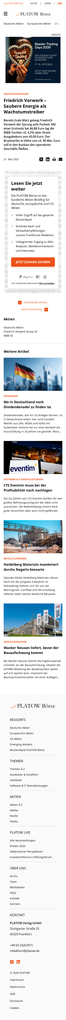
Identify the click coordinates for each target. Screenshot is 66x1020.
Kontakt (14, 898)
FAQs (13, 893)
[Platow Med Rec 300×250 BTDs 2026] (33, 60)
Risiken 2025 (17, 846)
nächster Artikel (32, 309)
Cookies (14, 1008)
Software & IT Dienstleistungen (29, 785)
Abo (60, 3)
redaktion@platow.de (24, 951)
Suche (33, 3)
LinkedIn (18, 962)
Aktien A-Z (16, 804)
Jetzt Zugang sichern (33, 262)
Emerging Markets (21, 744)
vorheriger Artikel (35, 302)
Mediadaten (17, 887)
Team (13, 881)
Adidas (14, 810)
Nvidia (14, 821)
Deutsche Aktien (14, 23)
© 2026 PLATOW (20, 972)
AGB (12, 994)
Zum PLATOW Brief (13, 3)
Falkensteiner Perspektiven (26, 851)
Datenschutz (17, 987)
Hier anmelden (47, 283)
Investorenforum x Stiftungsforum (31, 857)
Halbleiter (16, 780)
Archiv (14, 876)
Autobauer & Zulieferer (24, 774)
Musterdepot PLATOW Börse (27, 750)
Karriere (15, 904)
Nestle (14, 816)
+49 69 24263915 (21, 945)
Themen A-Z (17, 769)
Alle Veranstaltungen (23, 840)
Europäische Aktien (39, 23)
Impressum (17, 980)
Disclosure (16, 1001)
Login (47, 3)
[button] (41, 159)
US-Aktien (16, 739)
